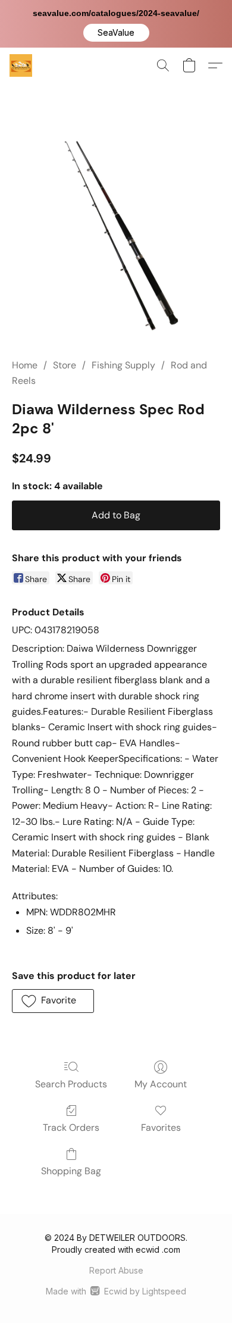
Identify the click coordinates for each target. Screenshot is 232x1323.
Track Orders (71, 1127)
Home (24, 365)
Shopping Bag (71, 1171)
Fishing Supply (123, 365)
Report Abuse (116, 1270)
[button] (116, 33)
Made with (116, 1291)
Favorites (161, 1127)
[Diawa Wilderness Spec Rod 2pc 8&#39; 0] (116, 235)
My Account (160, 1084)
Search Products (71, 1084)
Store (64, 365)
